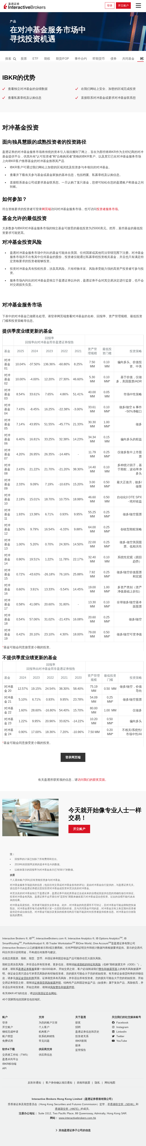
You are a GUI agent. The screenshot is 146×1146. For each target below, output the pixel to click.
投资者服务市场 (107, 209)
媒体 (78, 1045)
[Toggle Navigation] (137, 5)
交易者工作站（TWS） (15, 1054)
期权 (47, 58)
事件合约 (81, 58)
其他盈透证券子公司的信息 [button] (75, 1130)
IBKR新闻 (81, 1040)
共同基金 (128, 58)
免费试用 (7, 1040)
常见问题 (44, 1040)
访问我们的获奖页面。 (93, 779)
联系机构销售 (47, 1036)
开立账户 (123, 5)
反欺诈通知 (34, 1082)
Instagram (122, 1027)
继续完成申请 (10, 1031)
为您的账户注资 (48, 1022)
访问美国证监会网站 (44, 993)
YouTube (121, 1040)
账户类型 (7, 1036)
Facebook (122, 1022)
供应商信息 (45, 1054)
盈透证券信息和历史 (87, 1031)
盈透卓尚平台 (10, 1059)
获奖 (78, 1022)
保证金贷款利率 (25, 978)
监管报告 (80, 1050)
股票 (24, 58)
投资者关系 (82, 1036)
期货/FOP (62, 58)
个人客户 (44, 1027)
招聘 (78, 1027)
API (4, 1068)
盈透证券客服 (26, 969)
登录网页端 (73, 757)
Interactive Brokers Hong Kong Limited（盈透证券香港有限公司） (73, 1098)
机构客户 (44, 1031)
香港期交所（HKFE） (68, 1108)
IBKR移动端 (9, 1063)
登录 (109, 5)
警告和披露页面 (108, 969)
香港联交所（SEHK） (123, 1104)
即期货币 (99, 58)
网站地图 (110, 1082)
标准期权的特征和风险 (87, 964)
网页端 (46, 209)
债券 (113, 58)
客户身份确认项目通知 (59, 1082)
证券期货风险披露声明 (47, 982)
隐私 (97, 1082)
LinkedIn (121, 1031)
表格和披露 (83, 1082)
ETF (35, 58)
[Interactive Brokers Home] (25, 6)
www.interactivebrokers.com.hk (77, 1118)
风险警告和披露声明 (62, 987)
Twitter (120, 1036)
